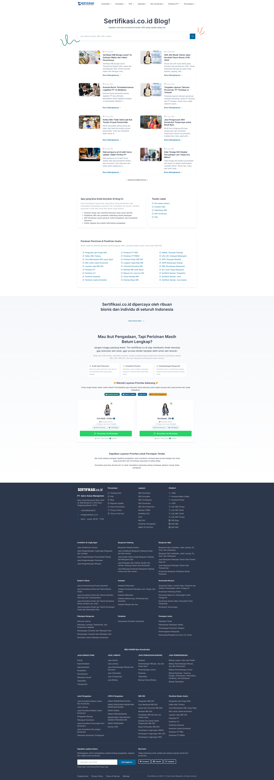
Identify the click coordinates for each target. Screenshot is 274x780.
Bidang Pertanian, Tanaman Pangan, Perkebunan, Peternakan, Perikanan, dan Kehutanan (182, 675)
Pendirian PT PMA (131, 252)
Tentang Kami (115, 493)
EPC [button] (130, 4)
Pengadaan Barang (84, 716)
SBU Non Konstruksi (146, 507)
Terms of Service (117, 513)
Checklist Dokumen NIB (133, 266)
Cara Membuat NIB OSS (147, 704)
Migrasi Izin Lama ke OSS (134, 273)
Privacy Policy (116, 510)
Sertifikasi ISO (144, 513)
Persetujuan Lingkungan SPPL (150, 737)
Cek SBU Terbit (177, 513)
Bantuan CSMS (144, 510)
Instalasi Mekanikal (125, 595)
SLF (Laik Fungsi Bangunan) (173, 270)
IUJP (140, 517)
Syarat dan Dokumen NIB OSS (150, 708)
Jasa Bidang (113, 680)
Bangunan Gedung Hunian (128, 547)
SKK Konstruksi (160, 214)
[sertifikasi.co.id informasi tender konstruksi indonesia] (85, 3)
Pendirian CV (90, 273)
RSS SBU (175, 524)
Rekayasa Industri (84, 677)
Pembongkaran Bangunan (169, 631)
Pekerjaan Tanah (165, 621)
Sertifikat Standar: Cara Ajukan (174, 280)
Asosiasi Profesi (177, 500)
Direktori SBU (159, 207)
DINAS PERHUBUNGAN (117, 714)
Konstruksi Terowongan (168, 607)
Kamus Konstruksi (117, 507)
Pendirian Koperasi (92, 276)
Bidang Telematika (176, 682)
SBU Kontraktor (144, 493)
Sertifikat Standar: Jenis (171, 276)
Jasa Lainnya (113, 664)
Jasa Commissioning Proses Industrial (92, 586)
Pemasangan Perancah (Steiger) (171, 628)
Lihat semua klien (135, 321)
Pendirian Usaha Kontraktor (96, 280)
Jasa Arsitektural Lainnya (87, 547)
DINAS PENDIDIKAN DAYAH (119, 701)
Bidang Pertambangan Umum (180, 670)
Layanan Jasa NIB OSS (94, 266)
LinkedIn (158, 761)
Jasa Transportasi (115, 676)
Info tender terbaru (162, 203)
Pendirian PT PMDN (131, 256)
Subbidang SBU (160, 210)
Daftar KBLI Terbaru (93, 256)
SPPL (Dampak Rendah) (171, 259)
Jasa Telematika (114, 673)
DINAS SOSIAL (114, 710)
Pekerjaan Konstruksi (85, 720)
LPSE (173, 503)
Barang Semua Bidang (147, 680)
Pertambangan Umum (147, 670)
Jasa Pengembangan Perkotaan (90, 560)
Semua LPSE (113, 727)
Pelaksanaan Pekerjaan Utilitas (171, 625)
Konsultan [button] (119, 4)
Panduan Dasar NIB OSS (133, 259)
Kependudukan (83, 667)
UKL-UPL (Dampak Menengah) (174, 256)
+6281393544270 (88, 510)
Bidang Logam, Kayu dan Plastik (182, 660)
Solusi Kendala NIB (131, 276)
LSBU (173, 493)
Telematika (81, 681)
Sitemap (126, 776)
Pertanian (142, 673)
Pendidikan (81, 670)
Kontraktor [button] (105, 4)
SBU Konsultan (144, 496)
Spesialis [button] (141, 4)
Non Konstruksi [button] (156, 4)
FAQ (156, 217)
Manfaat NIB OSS (145, 711)
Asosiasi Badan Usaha (180, 496)
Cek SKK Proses (178, 517)
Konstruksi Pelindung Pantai (170, 592)
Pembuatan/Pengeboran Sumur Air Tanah (175, 635)
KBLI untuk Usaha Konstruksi (96, 263)
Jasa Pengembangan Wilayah (89, 564)
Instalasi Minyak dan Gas (128, 604)
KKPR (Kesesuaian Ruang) (172, 263)
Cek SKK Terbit (177, 510)
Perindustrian (82, 674)
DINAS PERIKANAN (115, 723)
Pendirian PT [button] (173, 4)
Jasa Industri (113, 660)
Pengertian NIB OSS (146, 701)
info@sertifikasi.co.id (89, 515)
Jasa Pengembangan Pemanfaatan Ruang (94, 557)
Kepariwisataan (83, 664)
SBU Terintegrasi (145, 500)
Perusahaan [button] (188, 4)
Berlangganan (127, 762)
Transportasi (82, 684)
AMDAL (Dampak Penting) (172, 252)
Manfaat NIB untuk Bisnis (133, 270)
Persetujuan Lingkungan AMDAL (151, 730)
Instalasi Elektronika (126, 586)
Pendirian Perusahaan (147, 524)
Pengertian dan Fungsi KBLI (96, 252)
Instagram (171, 761)
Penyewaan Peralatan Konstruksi (131, 621)
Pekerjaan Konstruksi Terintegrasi (90, 735)
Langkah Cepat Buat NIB (133, 263)
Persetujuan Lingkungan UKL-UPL (151, 734)
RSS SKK (175, 527)
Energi (79, 660)
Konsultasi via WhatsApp (107, 434)
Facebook (145, 761)
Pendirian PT (90, 270)
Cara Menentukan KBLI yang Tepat (99, 259)
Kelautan (141, 660)
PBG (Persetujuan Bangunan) (173, 266)
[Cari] (192, 36)
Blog (112, 500)
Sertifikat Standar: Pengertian (173, 273)
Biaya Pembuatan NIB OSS (148, 727)
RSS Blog (175, 520)
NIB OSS (141, 520)
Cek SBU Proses (178, 507)
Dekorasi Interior (84, 621)
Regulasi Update (117, 503)
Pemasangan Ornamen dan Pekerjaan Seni (94, 631)
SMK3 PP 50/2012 (145, 527)
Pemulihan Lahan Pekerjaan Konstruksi (92, 637)
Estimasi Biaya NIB (131, 280)
